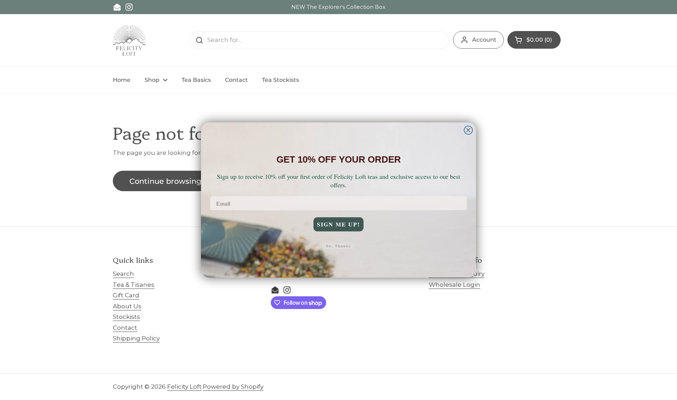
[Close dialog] (468, 130)
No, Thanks (338, 245)
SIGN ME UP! (338, 224)
